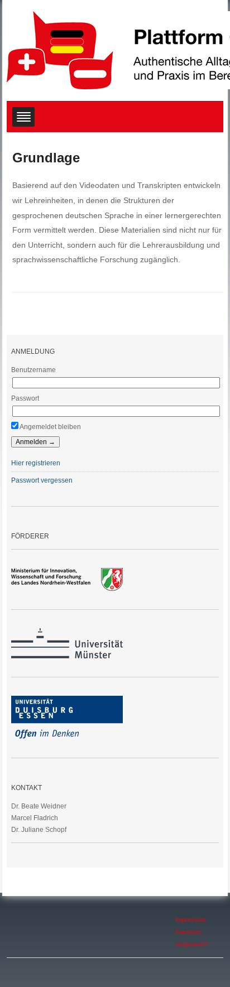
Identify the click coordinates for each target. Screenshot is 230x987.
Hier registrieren (35, 463)
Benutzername (33, 370)
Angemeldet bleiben (49, 427)
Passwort (25, 398)
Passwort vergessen (42, 480)
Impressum (190, 919)
